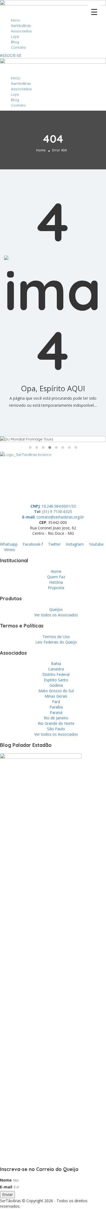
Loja (15, 36)
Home (41, 150)
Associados (21, 31)
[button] (30, 447)
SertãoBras (21, 25)
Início (15, 20)
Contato (18, 47)
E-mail (6, 1186)
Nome (6, 1180)
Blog (15, 41)
